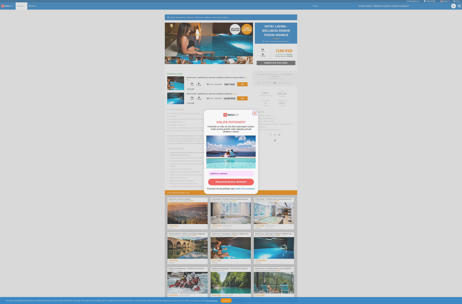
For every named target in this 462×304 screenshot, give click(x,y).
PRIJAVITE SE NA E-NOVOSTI (231, 181)
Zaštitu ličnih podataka (244, 189)
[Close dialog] (254, 113)
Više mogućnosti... (212, 300)
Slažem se (226, 300)
